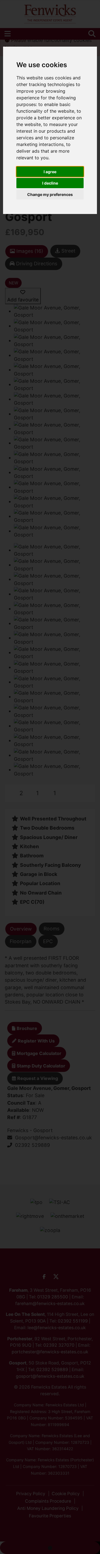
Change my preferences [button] (50, 194)
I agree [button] (50, 171)
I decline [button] (50, 183)
